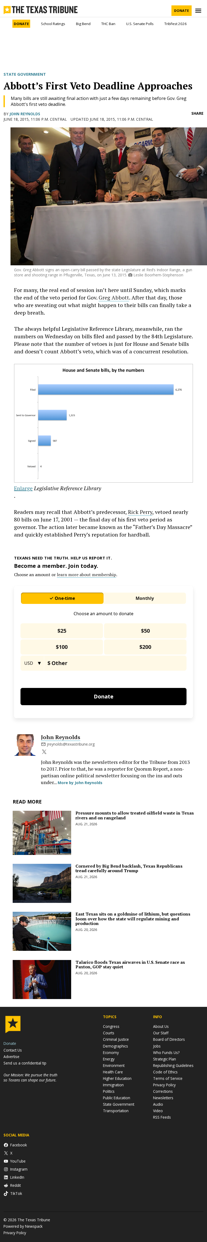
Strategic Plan (164, 1059)
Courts (108, 1032)
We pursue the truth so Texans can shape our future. (30, 1077)
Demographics (115, 1046)
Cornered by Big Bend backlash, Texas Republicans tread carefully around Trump (128, 868)
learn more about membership (86, 574)
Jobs (157, 1046)
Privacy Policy (164, 1084)
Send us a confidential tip (25, 1063)
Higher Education (117, 1078)
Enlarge (23, 488)
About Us (161, 1026)
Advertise (11, 1056)
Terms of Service (167, 1078)
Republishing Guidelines (173, 1065)
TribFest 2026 (175, 23)
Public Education (116, 1097)
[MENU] (198, 11)
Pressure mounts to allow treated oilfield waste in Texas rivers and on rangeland (134, 815)
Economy (111, 1052)
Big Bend (83, 23)
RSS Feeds (162, 1117)
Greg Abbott (114, 297)
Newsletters (163, 1097)
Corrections (163, 1091)
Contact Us (13, 1050)
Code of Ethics (165, 1071)
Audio (158, 1104)
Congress (111, 1026)
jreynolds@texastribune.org (71, 744)
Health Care (113, 1071)
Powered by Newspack (23, 1226)
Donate (181, 10)
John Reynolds (24, 113)
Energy (109, 1059)
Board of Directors (169, 1039)
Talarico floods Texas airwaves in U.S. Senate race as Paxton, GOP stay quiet (130, 964)
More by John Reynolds (80, 782)
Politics (109, 1091)
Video (158, 1110)
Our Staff (160, 1032)
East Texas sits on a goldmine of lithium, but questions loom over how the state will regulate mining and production (132, 918)
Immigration (113, 1084)
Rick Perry (140, 512)
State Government (25, 74)
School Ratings (53, 23)
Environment (114, 1065)
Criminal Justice (116, 1039)
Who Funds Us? (166, 1052)
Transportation (116, 1110)
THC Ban (108, 23)
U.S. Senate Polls (140, 23)
